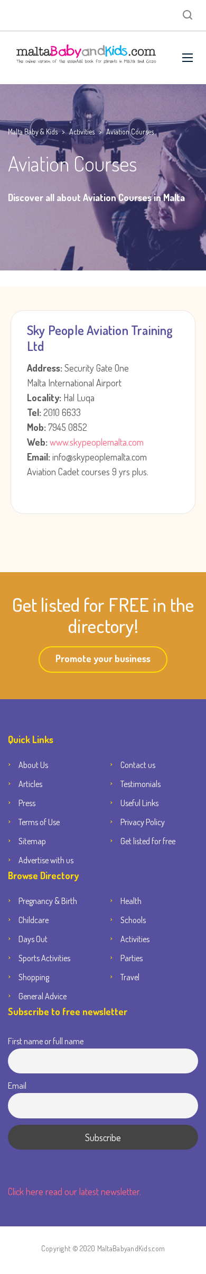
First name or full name (45, 1040)
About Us (33, 765)
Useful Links (139, 803)
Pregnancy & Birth (47, 901)
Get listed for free (147, 841)
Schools (133, 920)
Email (17, 1085)
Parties (131, 958)
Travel (129, 977)
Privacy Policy (142, 822)
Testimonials (140, 784)
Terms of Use (39, 822)
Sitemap (32, 841)
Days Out (33, 939)
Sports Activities (44, 958)
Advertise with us (45, 860)
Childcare (33, 920)
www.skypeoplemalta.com (96, 442)
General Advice (42, 996)
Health (131, 901)
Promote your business (103, 658)
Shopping (33, 977)
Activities (134, 939)
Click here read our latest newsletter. (74, 1191)
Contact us (137, 765)
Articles (30, 784)
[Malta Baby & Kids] (87, 57)
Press (26, 803)
